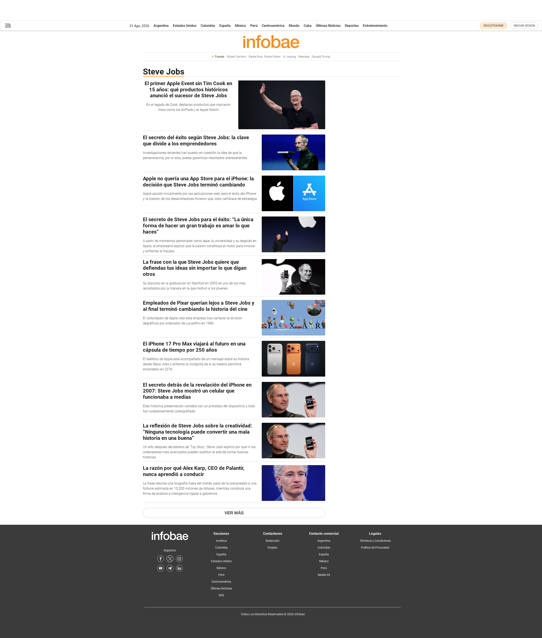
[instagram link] (179, 558)
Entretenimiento (375, 26)
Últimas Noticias (328, 26)
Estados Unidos (184, 26)
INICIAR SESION (524, 25)
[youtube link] (160, 568)
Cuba (308, 26)
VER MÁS (234, 512)
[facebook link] (160, 558)
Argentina (161, 26)
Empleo (272, 547)
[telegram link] (170, 568)
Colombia (208, 26)
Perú (253, 26)
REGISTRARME (494, 25)
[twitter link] (170, 558)
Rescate (304, 56)
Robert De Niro (236, 56)
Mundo (294, 26)
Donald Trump (321, 56)
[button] (8, 26)
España (225, 26)
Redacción (272, 540)
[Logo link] (271, 41)
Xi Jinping (289, 56)
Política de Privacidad (375, 547)
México (240, 26)
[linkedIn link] (179, 568)
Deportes (352, 26)
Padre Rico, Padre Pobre (264, 56)
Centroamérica (273, 26)
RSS (221, 595)
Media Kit (324, 574)
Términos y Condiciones (375, 540)
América (221, 540)
